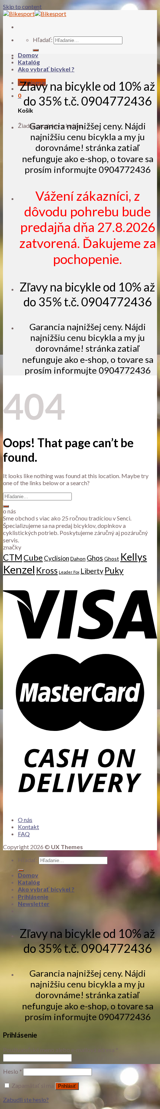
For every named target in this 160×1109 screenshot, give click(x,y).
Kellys (133, 557)
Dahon (78, 558)
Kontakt (28, 826)
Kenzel (19, 569)
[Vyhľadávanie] (36, 50)
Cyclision (56, 558)
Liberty (91, 571)
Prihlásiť (67, 1086)
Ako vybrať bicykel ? (46, 68)
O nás (25, 819)
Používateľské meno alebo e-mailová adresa (60, 1049)
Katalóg (29, 61)
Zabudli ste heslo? (26, 1099)
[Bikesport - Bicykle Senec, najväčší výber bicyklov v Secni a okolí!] (34, 13)
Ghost (111, 558)
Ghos (95, 558)
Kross (47, 570)
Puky (114, 570)
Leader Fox (69, 572)
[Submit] (6, 506)
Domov (28, 54)
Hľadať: (42, 39)
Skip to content (22, 6)
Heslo (12, 1071)
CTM (12, 557)
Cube (33, 557)
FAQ (24, 833)
